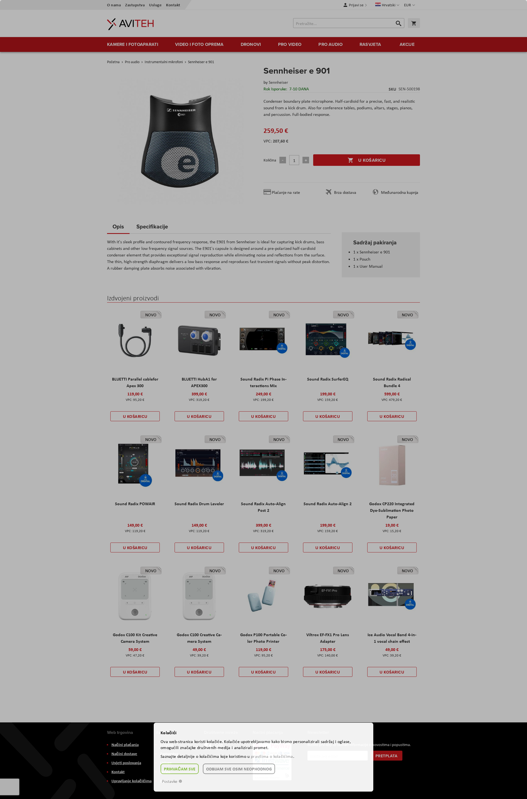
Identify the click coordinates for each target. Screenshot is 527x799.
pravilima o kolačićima (272, 756)
